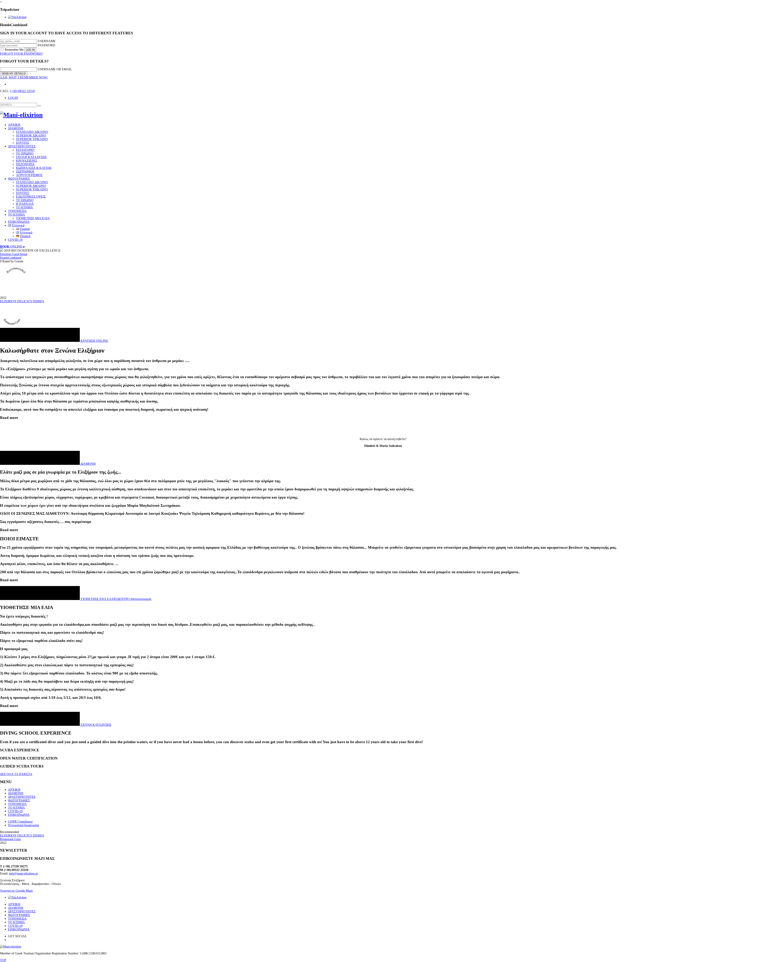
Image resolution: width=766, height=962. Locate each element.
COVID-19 (15, 811)
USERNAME (47, 41)
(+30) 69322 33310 (22, 91)
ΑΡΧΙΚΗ (14, 789)
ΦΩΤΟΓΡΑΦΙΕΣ (19, 800)
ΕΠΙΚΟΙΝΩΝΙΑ (19, 814)
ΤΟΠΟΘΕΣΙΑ (17, 804)
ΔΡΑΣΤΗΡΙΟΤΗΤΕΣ (22, 796)
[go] (39, 105)
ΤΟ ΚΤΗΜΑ (16, 807)
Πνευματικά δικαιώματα (23, 825)
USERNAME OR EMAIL (55, 69)
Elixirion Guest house (13, 254)
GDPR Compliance (20, 821)
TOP (3, 960)
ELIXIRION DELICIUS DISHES (22, 301)
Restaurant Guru (10, 839)
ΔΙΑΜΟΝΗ (15, 793)
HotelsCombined (10, 257)
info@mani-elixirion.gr (23, 873)
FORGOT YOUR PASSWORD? (21, 53)
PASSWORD (46, 45)
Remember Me (14, 49)
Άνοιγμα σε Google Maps (16, 890)
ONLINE (11, 246)
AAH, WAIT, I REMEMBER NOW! (24, 77)
